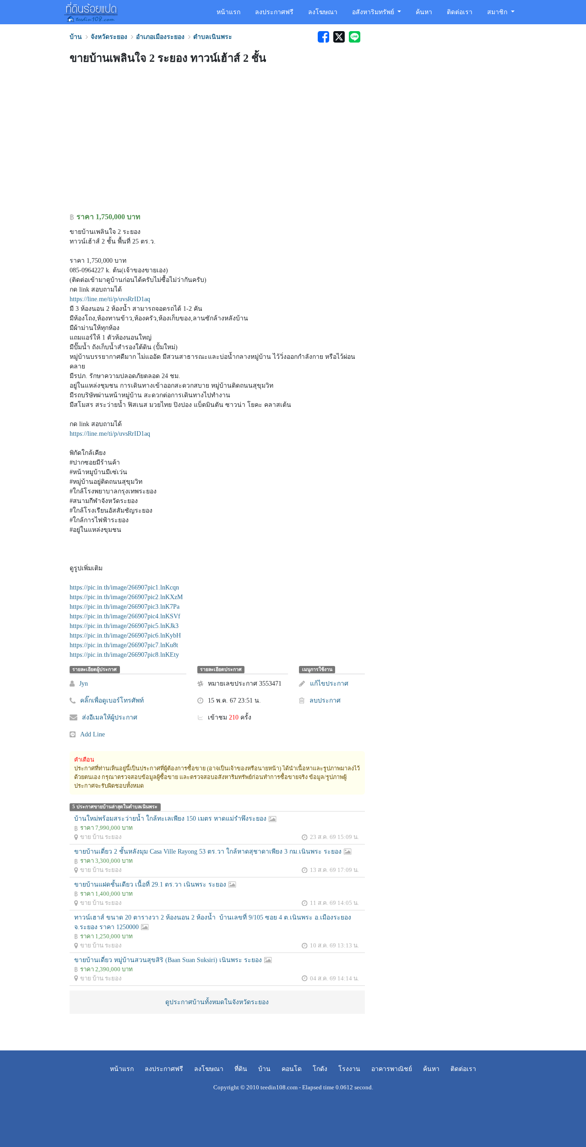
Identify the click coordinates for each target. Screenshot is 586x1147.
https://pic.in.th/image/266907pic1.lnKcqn (124, 587)
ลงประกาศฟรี (274, 12)
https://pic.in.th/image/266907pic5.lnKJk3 (124, 625)
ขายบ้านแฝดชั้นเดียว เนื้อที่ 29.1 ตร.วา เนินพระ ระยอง (150, 884)
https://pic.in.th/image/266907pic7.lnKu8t (124, 645)
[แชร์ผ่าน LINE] (353, 36)
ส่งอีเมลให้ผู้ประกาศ (109, 717)
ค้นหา (424, 12)
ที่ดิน (240, 1069)
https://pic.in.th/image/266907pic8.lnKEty (124, 654)
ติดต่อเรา (459, 12)
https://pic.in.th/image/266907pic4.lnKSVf (125, 616)
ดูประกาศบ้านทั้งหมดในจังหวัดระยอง (217, 1002)
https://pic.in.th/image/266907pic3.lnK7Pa (124, 606)
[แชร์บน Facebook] (323, 36)
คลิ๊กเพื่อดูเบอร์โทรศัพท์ (112, 700)
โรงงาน (349, 1069)
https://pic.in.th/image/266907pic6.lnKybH (125, 635)
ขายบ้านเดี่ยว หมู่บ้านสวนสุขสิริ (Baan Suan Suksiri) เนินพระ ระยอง (168, 960)
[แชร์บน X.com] (339, 36)
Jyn (83, 683)
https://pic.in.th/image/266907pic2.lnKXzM (126, 597)
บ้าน (264, 1069)
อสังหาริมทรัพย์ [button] (374, 12)
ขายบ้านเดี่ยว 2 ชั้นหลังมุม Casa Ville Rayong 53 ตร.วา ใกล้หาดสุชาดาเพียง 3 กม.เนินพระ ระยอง (208, 851)
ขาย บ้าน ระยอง (101, 836)
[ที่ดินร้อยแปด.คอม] (91, 11)
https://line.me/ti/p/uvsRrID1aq (110, 299)
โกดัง (320, 1069)
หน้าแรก (228, 12)
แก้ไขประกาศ (329, 683)
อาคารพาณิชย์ (391, 1069)
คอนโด (292, 1069)
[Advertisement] (217, 140)
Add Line (92, 734)
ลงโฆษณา (322, 12)
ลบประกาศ (324, 700)
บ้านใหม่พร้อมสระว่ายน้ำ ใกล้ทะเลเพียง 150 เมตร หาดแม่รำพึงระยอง (170, 818)
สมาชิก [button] (498, 12)
